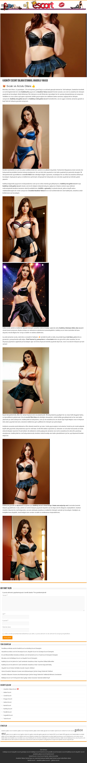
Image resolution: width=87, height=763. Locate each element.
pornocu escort (75, 738)
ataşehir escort (16, 752)
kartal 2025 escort (54, 734)
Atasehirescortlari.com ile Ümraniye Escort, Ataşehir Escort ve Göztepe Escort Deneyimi (27, 651)
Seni (13, 739)
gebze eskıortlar (34, 734)
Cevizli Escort (7, 695)
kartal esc (32, 736)
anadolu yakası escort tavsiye (21, 730)
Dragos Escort (8, 699)
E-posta (5, 620)
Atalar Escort (7, 692)
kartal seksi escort (6, 738)
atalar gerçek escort (46, 730)
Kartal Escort (7, 705)
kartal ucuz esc (15, 738)
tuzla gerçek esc (47, 739)
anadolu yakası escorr (7, 730)
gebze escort (17, 734)
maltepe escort (7, 752)
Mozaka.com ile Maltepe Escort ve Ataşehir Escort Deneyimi (19, 658)
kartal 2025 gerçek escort (66, 734)
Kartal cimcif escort (25, 736)
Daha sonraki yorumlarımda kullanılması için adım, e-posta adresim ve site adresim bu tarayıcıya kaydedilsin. (37, 633)
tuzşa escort (55, 739)
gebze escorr (9, 734)
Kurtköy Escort (8, 708)
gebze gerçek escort (44, 734)
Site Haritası (43, 750)
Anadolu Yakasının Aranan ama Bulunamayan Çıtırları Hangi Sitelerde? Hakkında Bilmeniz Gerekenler (31, 674)
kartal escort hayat (40, 736)
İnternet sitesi (7, 627)
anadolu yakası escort (39, 754)
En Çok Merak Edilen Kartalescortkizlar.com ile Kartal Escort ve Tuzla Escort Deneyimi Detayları (29, 655)
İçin (73, 739)
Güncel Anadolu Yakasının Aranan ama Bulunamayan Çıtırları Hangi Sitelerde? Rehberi (27, 671)
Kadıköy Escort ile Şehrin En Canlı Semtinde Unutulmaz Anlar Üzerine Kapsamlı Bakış (26, 664)
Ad (4, 614)
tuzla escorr (22, 739)
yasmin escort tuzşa (64, 739)
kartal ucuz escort (24, 738)
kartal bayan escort (15, 736)
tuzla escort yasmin (38, 739)
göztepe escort (26, 752)
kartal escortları (49, 736)
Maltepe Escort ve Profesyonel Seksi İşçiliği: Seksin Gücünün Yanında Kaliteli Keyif (25, 678)
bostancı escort (61, 752)
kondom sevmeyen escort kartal (45, 738)
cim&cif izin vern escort (68, 730)
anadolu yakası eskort (34, 730)
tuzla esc (16, 739)
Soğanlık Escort (8, 715)
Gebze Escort (7, 702)
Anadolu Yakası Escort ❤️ (11, 689)
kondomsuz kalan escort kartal (62, 738)
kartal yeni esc (33, 738)
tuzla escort (29, 739)
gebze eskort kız (25, 734)
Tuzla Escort (7, 718)
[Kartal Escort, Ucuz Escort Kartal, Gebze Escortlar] (43, 5)
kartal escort (44, 752)
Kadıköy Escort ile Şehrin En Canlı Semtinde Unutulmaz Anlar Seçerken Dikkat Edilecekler (27, 661)
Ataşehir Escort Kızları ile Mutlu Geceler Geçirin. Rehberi (18, 668)
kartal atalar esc (77, 734)
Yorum (5, 595)
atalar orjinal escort (56, 730)
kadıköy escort (70, 752)
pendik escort (52, 752)
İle (70, 739)
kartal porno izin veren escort (75, 736)
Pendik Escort (8, 712)
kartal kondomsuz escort (60, 736)
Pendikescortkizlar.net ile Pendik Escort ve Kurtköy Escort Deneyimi (21, 648)
